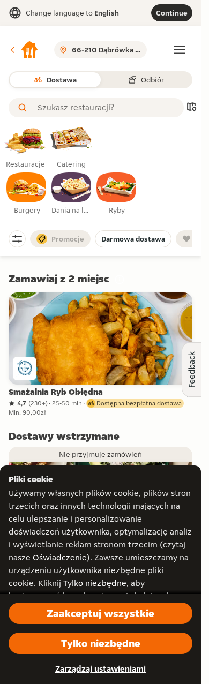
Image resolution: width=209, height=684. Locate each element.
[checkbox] (26, 193)
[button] (24, 49)
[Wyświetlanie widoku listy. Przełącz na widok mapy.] (191, 108)
